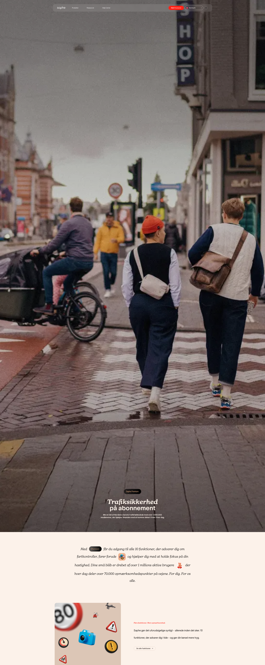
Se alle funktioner (143, 648)
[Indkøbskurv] (206, 8)
